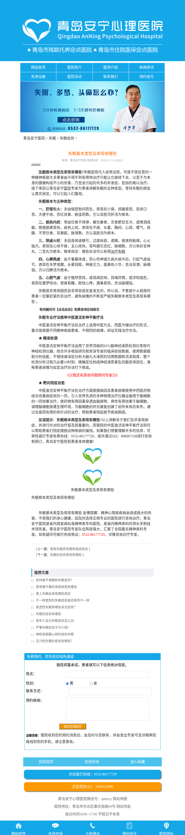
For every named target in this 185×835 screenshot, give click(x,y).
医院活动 (74, 77)
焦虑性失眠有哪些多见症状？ (56, 607)
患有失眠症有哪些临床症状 (69, 549)
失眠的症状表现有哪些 (66, 555)
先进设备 (38, 77)
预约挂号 (146, 77)
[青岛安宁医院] (92, 36)
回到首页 (46, 762)
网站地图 (120, 799)
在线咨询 (92, 762)
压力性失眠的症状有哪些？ (55, 641)
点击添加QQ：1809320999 (92, 787)
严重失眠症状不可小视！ (53, 627)
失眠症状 (67, 138)
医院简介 (74, 67)
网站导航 (123, 806)
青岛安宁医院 (34, 138)
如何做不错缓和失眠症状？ (55, 580)
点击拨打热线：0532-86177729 (93, 774)
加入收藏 (137, 762)
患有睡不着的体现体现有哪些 (56, 587)
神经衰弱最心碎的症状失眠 (55, 634)
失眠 (52, 138)
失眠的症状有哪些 (48, 614)
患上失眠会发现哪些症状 (53, 593)
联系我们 (110, 77)
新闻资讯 (146, 67)
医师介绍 (110, 67)
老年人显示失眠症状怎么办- (55, 620)
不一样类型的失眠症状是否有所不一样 (63, 600)
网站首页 (38, 67)
